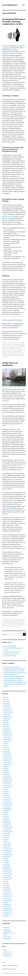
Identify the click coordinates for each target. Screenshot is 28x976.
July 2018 (6, 881)
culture (13, 345)
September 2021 (8, 808)
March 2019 (7, 866)
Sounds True (5, 400)
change (4, 344)
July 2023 (6, 766)
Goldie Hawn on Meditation (10, 364)
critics (8, 620)
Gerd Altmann (11, 320)
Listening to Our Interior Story (12, 652)
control (3, 345)
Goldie (17, 620)
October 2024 (7, 737)
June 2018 (6, 883)
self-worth (8, 355)
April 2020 (6, 841)
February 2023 (7, 776)
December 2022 (8, 780)
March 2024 (7, 751)
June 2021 (6, 814)
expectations (12, 620)
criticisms (4, 620)
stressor (14, 624)
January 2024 (7, 755)
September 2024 (8, 739)
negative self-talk (10, 352)
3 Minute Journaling (13, 667)
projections (16, 623)
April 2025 (6, 726)
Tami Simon (19, 624)
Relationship (7, 937)
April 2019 (6, 864)
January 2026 (7, 709)
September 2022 (8, 785)
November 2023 (8, 758)
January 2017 (7, 906)
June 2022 (6, 791)
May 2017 (6, 902)
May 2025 (6, 724)
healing (10, 141)
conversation (9, 345)
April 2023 (6, 772)
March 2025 (7, 728)
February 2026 (7, 707)
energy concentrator (15, 347)
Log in (5, 950)
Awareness (7, 927)
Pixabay (20, 320)
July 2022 (6, 789)
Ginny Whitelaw (13, 49)
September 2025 (8, 716)
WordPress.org (8, 955)
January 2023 (7, 778)
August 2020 (7, 833)
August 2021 (7, 810)
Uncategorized (15, 342)
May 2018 (6, 885)
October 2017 (7, 898)
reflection (17, 352)
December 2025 (8, 711)
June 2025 (6, 722)
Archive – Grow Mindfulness (9, 965)
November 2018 (8, 873)
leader (18, 349)
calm (23, 618)
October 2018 (7, 875)
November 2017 (8, 896)
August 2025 (7, 718)
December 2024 (8, 734)
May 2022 (6, 793)
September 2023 (8, 762)
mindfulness (14, 351)
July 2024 (6, 743)
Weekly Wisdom (7, 626)
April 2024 (6, 749)
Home (4, 962)
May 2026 (6, 701)
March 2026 (7, 705)
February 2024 (7, 753)
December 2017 (8, 895)
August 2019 (7, 856)
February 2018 (7, 891)
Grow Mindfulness (9, 5)
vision (17, 355)
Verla (5, 667)
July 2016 (6, 916)
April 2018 (6, 887)
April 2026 (6, 703)
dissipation (17, 345)
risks (8, 354)
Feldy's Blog (7, 672)
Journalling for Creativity (10, 653)
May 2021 (6, 816)
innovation (4, 349)
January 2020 (7, 847)
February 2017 (7, 904)
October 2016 (7, 912)
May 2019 (6, 862)
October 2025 (7, 714)
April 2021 (6, 818)
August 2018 (7, 879)
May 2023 (6, 770)
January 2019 (7, 870)
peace (7, 623)
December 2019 (8, 849)
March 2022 (7, 797)
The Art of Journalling (10, 655)
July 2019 (6, 858)
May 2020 (6, 839)
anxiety (19, 618)
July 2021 (6, 812)
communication (9, 344)
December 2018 (8, 872)
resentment (15, 216)
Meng (11, 506)
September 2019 (8, 854)
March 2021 (7, 820)
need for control (6, 216)
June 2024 (6, 745)
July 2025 (6, 720)
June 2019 (6, 860)
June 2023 (6, 768)
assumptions (8, 479)
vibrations (13, 355)
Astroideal (6, 676)
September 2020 (8, 831)
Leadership (22, 349)
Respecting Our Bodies (10, 646)
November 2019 (8, 850)
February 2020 (7, 845)
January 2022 (7, 801)
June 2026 (6, 699)
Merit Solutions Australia (8, 969)
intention (9, 349)
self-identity (19, 354)
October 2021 (7, 806)
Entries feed (7, 952)
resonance (4, 354)
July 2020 (6, 835)
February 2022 (7, 799)
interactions (14, 349)
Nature (5, 935)
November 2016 (8, 910)
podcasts (12, 623)
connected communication (19, 344)
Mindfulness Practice (9, 933)
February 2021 (7, 822)
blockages (22, 342)
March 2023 (7, 774)
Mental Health (7, 931)
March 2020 (7, 843)
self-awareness (13, 354)
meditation (8, 351)
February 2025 (7, 730)
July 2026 (6, 697)
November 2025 (8, 712)
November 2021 (8, 804)
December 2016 (8, 908)
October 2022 (7, 783)
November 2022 (8, 781)
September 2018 (8, 877)
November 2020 (8, 827)
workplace (21, 355)
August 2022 (7, 787)
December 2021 (8, 803)
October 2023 (7, 760)
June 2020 (6, 837)
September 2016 (8, 914)
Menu (23, 5)
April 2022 (6, 795)
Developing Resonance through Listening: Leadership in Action (13, 21)
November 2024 (8, 735)
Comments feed (8, 954)
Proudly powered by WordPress (19, 973)
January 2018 (7, 893)
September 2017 (8, 900)
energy (8, 347)
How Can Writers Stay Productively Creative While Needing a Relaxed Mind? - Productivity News (15, 682)
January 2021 (7, 824)
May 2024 (6, 747)
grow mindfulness (10, 348)
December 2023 (8, 757)
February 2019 (7, 868)
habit (11, 621)
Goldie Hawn (22, 620)
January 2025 (7, 732)
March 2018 (7, 889)
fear (21, 347)
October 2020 (7, 829)
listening (4, 351)
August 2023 (7, 764)
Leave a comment (17, 626)
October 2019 (7, 852)
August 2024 (7, 741)
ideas (20, 348)
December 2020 (8, 826)
